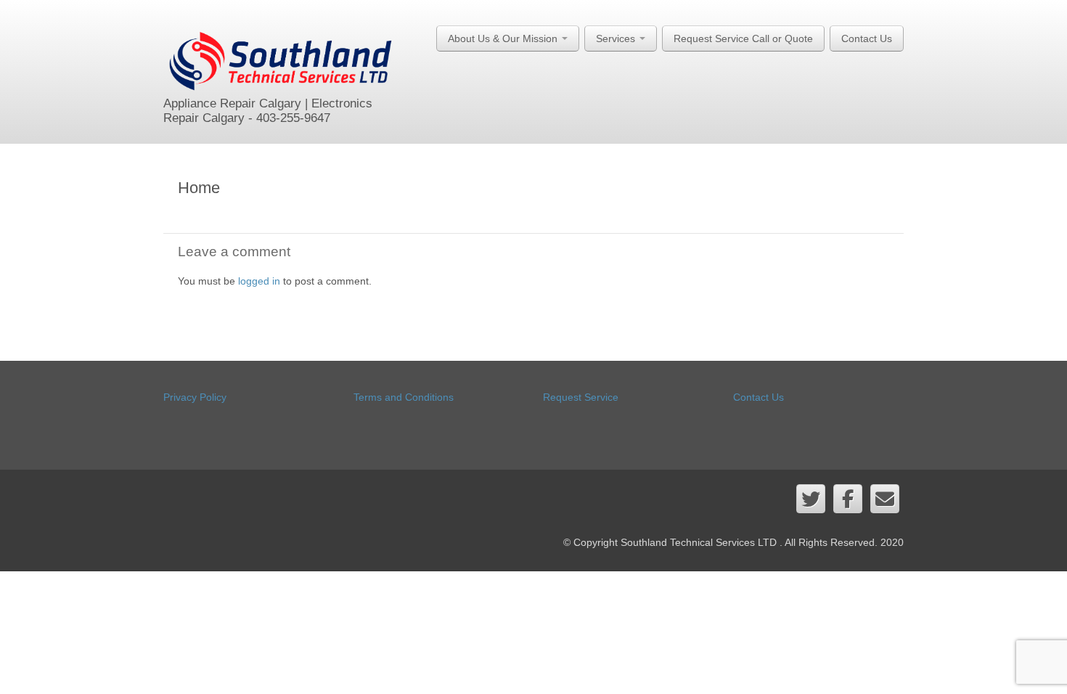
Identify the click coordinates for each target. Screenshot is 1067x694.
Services (617, 38)
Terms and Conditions (403, 397)
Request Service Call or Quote (743, 38)
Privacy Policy (194, 397)
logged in (259, 281)
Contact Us (866, 38)
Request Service (580, 397)
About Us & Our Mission (504, 38)
